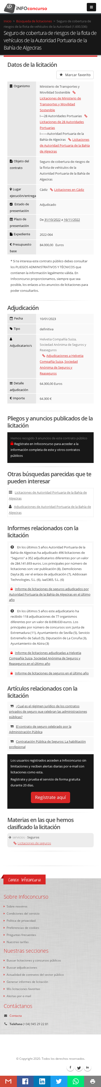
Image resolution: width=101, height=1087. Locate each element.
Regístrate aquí (50, 797)
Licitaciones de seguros (34, 843)
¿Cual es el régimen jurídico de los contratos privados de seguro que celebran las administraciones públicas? (48, 711)
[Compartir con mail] (8, 1081)
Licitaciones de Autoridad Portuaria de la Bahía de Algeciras (65, 145)
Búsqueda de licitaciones (34, 21)
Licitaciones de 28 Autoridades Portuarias (62, 125)
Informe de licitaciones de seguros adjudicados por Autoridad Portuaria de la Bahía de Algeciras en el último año (49, 594)
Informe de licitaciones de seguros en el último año (52, 673)
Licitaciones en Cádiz (69, 189)
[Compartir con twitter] (58, 1081)
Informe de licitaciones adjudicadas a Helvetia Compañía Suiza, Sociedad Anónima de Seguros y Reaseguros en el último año (45, 658)
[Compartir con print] (92, 1081)
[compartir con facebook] (25, 1081)
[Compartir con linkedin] (42, 1081)
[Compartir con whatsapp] (75, 1081)
